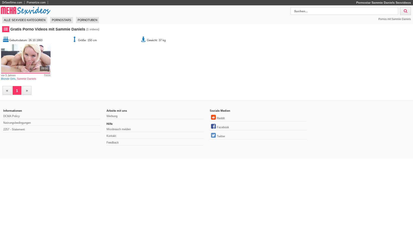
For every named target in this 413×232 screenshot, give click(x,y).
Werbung (111, 116)
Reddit (221, 118)
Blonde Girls (8, 78)
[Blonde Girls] (26, 58)
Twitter (221, 136)
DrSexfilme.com (12, 2)
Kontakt (111, 135)
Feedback (112, 142)
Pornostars (61, 20)
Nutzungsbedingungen (17, 122)
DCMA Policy (11, 116)
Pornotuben (87, 20)
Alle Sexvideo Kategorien (24, 20)
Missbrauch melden (118, 129)
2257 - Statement (14, 129)
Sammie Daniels (26, 78)
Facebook (223, 127)
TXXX (47, 75)
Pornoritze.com (36, 2)
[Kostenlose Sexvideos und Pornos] (26, 10)
